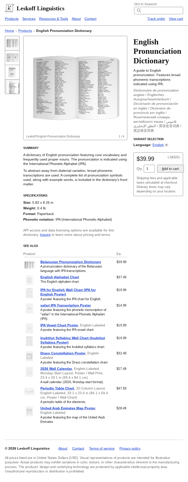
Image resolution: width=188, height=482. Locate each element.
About (76, 19)
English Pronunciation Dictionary (64, 31)
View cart (176, 19)
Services (28, 19)
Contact (90, 19)
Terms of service (102, 448)
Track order (156, 19)
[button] (160, 145)
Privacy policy (130, 448)
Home (9, 31)
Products (12, 19)
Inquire (45, 235)
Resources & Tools (53, 19)
